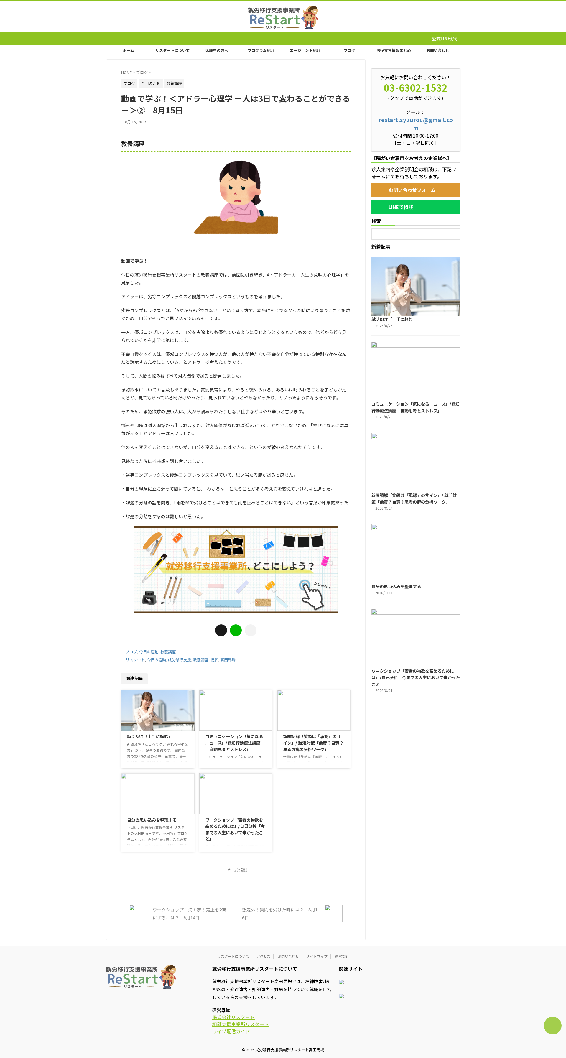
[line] (236, 630)
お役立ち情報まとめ (393, 50)
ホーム (128, 50)
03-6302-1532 (415, 87)
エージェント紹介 (305, 50)
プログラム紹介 (261, 50)
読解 (214, 659)
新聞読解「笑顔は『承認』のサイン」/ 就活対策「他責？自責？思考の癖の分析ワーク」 (313, 742)
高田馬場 (228, 659)
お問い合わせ (437, 50)
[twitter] (221, 630)
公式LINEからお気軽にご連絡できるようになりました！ (437, 38)
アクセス (263, 956)
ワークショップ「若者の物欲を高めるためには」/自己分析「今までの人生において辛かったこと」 (235, 829)
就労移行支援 (179, 659)
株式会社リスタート (233, 1017)
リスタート (135, 659)
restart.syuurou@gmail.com (416, 124)
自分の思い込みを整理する (152, 820)
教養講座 (168, 651)
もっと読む (239, 870)
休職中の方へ (216, 50)
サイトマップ (317, 956)
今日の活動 (148, 651)
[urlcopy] (250, 630)
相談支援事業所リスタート (240, 1024)
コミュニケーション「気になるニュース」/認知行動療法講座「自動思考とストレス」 (234, 742)
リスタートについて (172, 50)
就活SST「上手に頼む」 (149, 736)
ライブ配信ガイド (231, 1031)
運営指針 (342, 956)
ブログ (349, 50)
